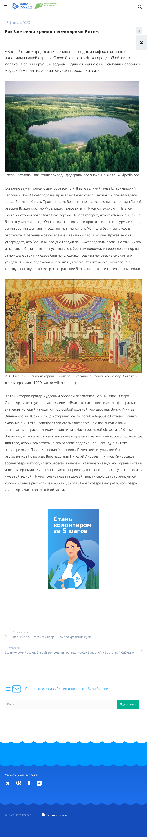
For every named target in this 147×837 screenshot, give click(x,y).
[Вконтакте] (18, 782)
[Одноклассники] (29, 783)
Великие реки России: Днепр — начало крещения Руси (52, 637)
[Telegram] (7, 782)
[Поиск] (139, 6)
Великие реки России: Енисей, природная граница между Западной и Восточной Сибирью (69, 652)
